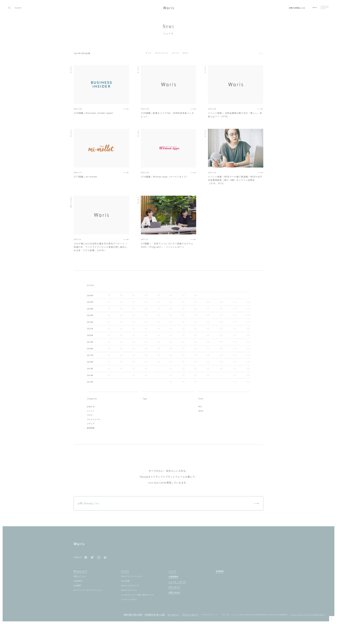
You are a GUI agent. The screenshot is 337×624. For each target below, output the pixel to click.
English (18, 8)
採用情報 (220, 571)
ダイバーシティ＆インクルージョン (88, 590)
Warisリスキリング (129, 590)
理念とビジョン (80, 576)
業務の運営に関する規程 (133, 614)
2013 (89, 382)
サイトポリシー (173, 614)
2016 (89, 362)
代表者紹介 (78, 581)
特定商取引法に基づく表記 (155, 614)
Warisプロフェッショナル (131, 576)
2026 (89, 295)
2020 (89, 335)
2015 (89, 368)
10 (220, 302)
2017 (89, 355)
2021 (89, 328)
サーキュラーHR (127, 599)
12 (247, 302)
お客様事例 (173, 576)
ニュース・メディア (177, 582)
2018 (89, 348)
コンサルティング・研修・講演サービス (137, 595)
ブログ (185, 53)
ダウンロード (174, 587)
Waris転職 (125, 581)
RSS (200, 406)
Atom (200, 411)
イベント (91, 411)
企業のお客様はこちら (297, 8)
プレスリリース (161, 53)
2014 (89, 375)
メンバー (172, 571)
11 (233, 302)
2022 (89, 322)
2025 (89, 302)
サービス (125, 571)
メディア (175, 53)
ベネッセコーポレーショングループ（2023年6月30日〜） (308, 615)
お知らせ (91, 406)
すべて (149, 53)
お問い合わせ (174, 592)
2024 (89, 308)
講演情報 (91, 428)
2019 (89, 342)
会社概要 (77, 585)
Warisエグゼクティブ (130, 585)
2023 (89, 315)
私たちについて (80, 571)
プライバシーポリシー (190, 614)
